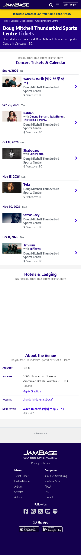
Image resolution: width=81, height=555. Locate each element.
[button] (51, 5)
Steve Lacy (31, 215)
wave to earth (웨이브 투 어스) (43, 80)
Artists (18, 497)
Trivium (29, 245)
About (48, 486)
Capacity (7, 368)
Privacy (35, 463)
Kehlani (28, 113)
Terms (46, 463)
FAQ (47, 491)
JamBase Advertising (56, 476)
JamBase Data (52, 481)
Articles (18, 486)
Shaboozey (31, 150)
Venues (14, 20)
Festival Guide (22, 481)
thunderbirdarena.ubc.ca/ (38, 399)
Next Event (9, 409)
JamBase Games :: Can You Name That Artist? (42, 13)
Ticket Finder (21, 476)
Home (5, 20)
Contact (49, 497)
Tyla (26, 184)
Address (7, 376)
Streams (18, 491)
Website (7, 400)
